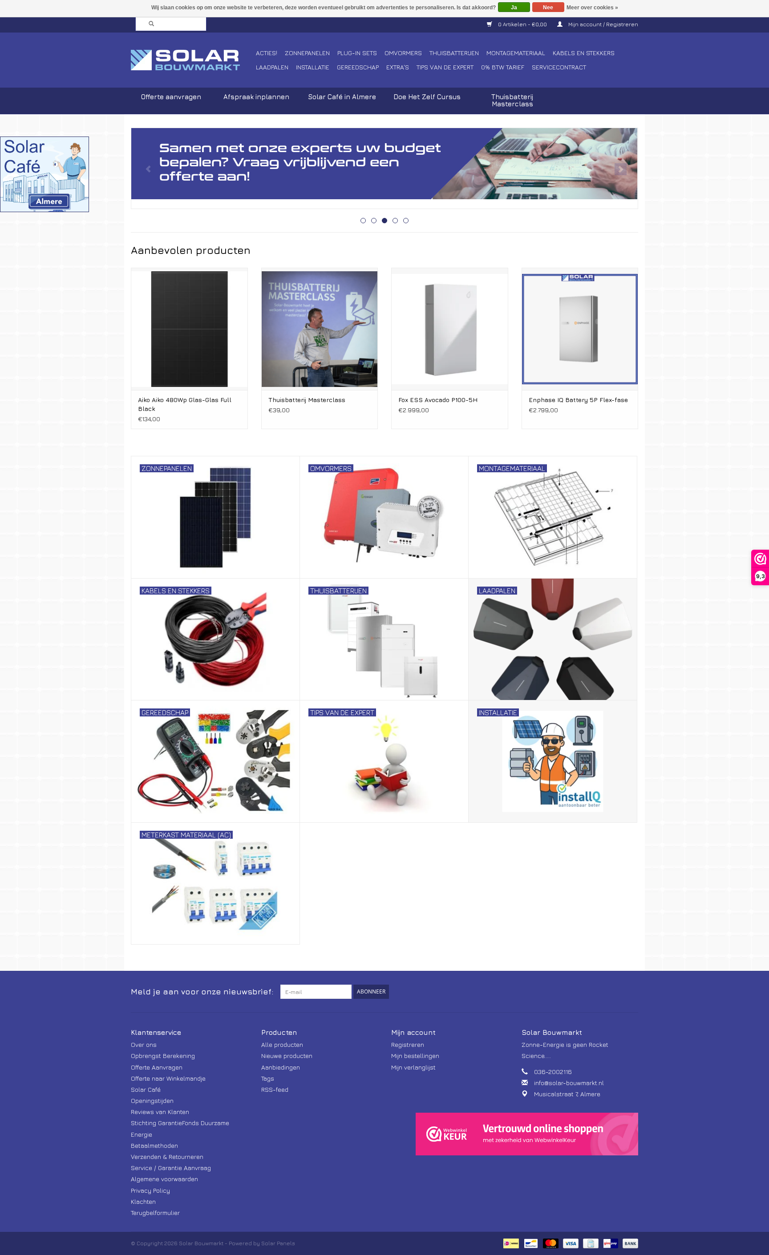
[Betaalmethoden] (510, 1242)
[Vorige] (148, 169)
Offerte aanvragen (171, 97)
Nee (548, 7)
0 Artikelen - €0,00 (522, 24)
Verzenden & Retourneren (167, 1156)
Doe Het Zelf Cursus (427, 97)
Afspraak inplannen (256, 97)
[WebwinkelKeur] (527, 1134)
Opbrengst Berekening (163, 1055)
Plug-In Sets (357, 52)
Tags (267, 1078)
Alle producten (282, 1044)
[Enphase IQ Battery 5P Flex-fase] (580, 329)
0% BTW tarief (502, 67)
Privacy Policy (150, 1190)
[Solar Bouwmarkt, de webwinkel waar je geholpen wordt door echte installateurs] (192, 60)
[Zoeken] (148, 24)
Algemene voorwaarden (164, 1179)
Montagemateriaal (515, 52)
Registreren (407, 1044)
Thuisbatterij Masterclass (512, 100)
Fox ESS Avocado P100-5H (438, 399)
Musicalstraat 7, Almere (567, 1094)
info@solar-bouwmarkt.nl (569, 1082)
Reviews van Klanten (160, 1111)
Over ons (144, 1044)
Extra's (397, 67)
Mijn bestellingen (415, 1055)
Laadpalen (272, 67)
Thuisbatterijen (454, 52)
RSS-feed (274, 1089)
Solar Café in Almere (342, 97)
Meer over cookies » (592, 7)
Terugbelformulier (155, 1212)
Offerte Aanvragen (156, 1067)
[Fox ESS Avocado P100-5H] (449, 329)
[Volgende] (621, 169)
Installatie (312, 67)
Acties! (266, 52)
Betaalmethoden (154, 1145)
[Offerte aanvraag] (384, 163)
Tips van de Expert (445, 67)
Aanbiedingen (280, 1067)
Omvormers (403, 52)
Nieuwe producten (286, 1055)
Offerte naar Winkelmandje (168, 1078)
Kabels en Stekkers (584, 52)
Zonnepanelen (307, 52)
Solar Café (146, 1089)
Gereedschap (358, 67)
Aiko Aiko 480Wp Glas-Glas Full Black (184, 404)
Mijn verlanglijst (413, 1067)
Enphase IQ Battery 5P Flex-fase (578, 399)
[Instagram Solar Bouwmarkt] (631, 992)
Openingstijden (152, 1100)
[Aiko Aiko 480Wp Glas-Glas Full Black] (189, 329)
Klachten (143, 1201)
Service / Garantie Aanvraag (171, 1167)
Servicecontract (559, 67)
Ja (514, 7)
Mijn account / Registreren (602, 24)
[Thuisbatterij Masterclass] (319, 329)
